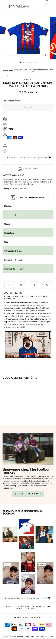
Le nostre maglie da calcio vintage (27, 598)
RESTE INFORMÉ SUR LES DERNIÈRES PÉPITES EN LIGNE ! (27, 608)
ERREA (28, 80)
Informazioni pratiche (27, 617)
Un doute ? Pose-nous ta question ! (28, 158)
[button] (8, 285)
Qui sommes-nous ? (28, 494)
